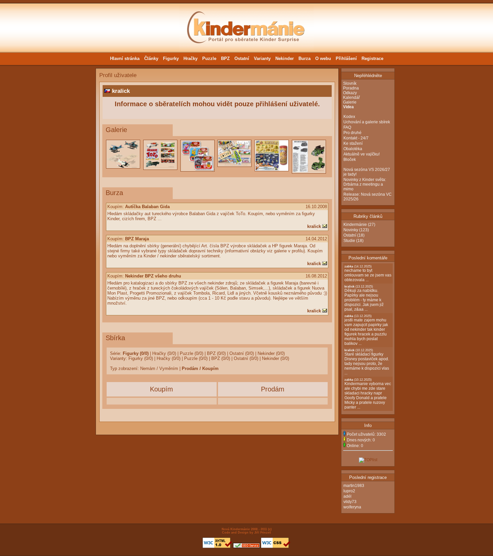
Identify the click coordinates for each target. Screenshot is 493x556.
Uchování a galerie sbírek (366, 122)
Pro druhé (352, 132)
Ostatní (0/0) (241, 353)
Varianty (262, 58)
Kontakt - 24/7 (356, 138)
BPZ (225, 58)
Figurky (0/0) (136, 353)
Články (151, 58)
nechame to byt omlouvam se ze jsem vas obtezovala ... (367, 273)
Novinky (350, 230)
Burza (304, 58)
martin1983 (353, 485)
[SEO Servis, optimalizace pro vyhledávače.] (246, 547)
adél (347, 496)
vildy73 (350, 501)
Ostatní (241, 58)
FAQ (347, 127)
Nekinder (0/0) (271, 353)
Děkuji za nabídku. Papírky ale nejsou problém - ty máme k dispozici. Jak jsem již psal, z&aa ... (364, 298)
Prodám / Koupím (200, 368)
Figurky (171, 58)
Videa (348, 107)
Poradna (351, 88)
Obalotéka (352, 148)
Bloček (349, 159)
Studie (349, 240)
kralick (314, 226)
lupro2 (349, 491)
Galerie (350, 102)
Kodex (349, 116)
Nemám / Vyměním (159, 368)
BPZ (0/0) (216, 353)
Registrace (372, 58)
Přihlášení (346, 58)
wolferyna (352, 507)
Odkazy (350, 92)
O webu (323, 58)
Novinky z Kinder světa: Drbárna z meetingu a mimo (364, 184)
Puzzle (209, 58)
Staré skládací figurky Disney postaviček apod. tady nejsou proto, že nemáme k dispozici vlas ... (366, 362)
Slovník (350, 83)
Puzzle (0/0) (191, 353)
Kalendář (351, 97)
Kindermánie (355, 224)
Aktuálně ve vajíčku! (361, 154)
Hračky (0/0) (164, 353)
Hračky (190, 58)
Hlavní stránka (125, 58)
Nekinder (284, 58)
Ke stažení (353, 143)
